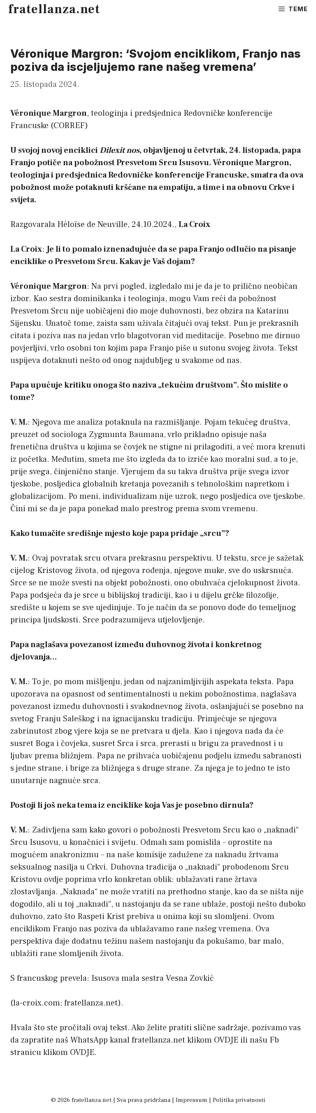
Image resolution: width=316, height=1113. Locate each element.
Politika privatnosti (239, 1100)
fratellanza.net (54, 9)
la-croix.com (36, 1003)
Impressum (191, 1100)
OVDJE (226, 1040)
